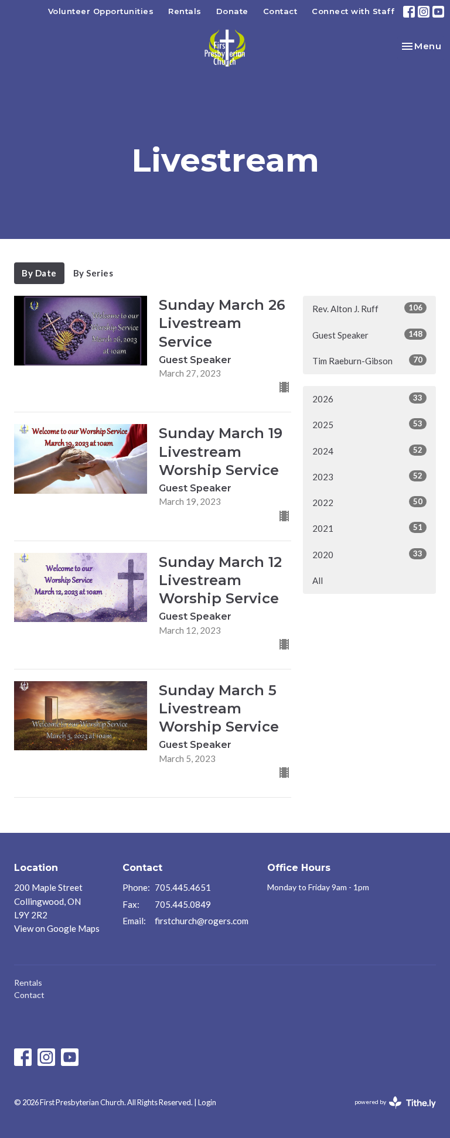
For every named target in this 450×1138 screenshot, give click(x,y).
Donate (232, 11)
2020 (367, 554)
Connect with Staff (353, 11)
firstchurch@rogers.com (201, 920)
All (317, 580)
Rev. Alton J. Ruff (367, 308)
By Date (39, 273)
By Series (93, 273)
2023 (367, 476)
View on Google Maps (57, 928)
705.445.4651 (183, 887)
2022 (367, 502)
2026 (367, 398)
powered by (389, 1112)
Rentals (185, 11)
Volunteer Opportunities (101, 11)
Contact (280, 11)
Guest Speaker (367, 334)
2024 (367, 450)
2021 (367, 528)
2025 (367, 424)
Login (207, 1102)
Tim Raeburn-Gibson (367, 360)
